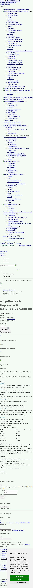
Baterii (9, 225)
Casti (9, 131)
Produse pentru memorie (15, 40)
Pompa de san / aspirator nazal (17, 217)
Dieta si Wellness (19, 101)
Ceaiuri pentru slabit (13, 92)
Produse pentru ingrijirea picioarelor (18, 148)
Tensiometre (11, 216)
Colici (9, 193)
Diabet (9, 26)
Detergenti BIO (12, 111)
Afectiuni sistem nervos (14, 62)
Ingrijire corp (11, 152)
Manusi (9, 128)
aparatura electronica (14, 227)
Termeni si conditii (6, 559)
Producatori (10, 243)
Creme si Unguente (13, 69)
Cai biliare (10, 79)
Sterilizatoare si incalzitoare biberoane (19, 223)
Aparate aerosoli (12, 219)
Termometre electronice (15, 221)
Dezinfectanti (16, 122)
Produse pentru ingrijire (14, 180)
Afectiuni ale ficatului (13, 23)
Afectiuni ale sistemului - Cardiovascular (19, 51)
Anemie (9, 19)
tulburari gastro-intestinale (15, 73)
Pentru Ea (10, 208)
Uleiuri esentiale (12, 84)
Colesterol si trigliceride (14, 25)
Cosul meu (4, 571)
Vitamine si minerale (22, 10)
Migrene (10, 34)
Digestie (10, 77)
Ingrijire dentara (12, 146)
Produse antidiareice (13, 54)
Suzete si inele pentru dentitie (16, 184)
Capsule (10, 94)
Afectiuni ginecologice (14, 68)
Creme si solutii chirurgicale (15, 232)
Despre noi (6, 258)
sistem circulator (12, 75)
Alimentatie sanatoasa (14, 109)
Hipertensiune (11, 21)
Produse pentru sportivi (25, 98)
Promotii (11, 240)
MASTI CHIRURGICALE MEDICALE (17, 129)
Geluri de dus (11, 157)
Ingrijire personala (20, 137)
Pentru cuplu (11, 210)
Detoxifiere (10, 103)
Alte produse (11, 53)
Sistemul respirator (13, 83)
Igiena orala (11, 113)
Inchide (2, 497)
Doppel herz (11, 319)
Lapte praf (10, 201)
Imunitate (10, 47)
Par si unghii (11, 58)
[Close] (1, 528)
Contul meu (5, 569)
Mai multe (27, 544)
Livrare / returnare (7, 565)
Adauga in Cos (4, 329)
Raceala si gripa (12, 13)
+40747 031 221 (7, 1)
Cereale (10, 187)
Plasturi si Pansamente (14, 124)
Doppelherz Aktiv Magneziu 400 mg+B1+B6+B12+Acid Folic (15, 523)
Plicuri (9, 96)
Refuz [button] (19, 579)
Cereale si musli (12, 114)
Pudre (9, 178)
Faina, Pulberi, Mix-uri (13, 116)
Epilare (9, 159)
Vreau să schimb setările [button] (19, 582)
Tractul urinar (11, 66)
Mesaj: (2, 494)
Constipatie (11, 56)
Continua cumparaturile (6, 530)
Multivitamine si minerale (15, 195)
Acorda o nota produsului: (8, 487)
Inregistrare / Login (7, 567)
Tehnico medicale (20, 126)
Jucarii (9, 197)
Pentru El (10, 206)
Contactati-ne (5, 553)
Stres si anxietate (12, 15)
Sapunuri (10, 143)
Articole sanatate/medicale (15, 154)
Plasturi (9, 234)
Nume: (2, 491)
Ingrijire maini (11, 169)
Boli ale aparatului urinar (14, 41)
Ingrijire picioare (12, 171)
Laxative (10, 49)
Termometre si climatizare (15, 238)
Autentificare (8, 276)
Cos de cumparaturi (18, 530)
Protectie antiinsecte (13, 199)
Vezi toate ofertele (25, 246)
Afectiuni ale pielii (12, 81)
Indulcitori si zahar (12, 118)
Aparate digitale (12, 229)
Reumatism (11, 36)
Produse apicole (12, 105)
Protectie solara (19, 99)
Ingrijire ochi (11, 165)
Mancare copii (11, 186)
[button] (18, 271)
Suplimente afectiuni (23, 11)
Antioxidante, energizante (15, 64)
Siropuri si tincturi (20, 88)
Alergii (9, 17)
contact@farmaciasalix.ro (10, 2)
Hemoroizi (10, 28)
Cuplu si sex (14, 204)
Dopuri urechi (11, 133)
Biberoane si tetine (13, 182)
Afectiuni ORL (11, 71)
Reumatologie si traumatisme (16, 86)
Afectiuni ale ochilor (13, 38)
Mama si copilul (18, 174)
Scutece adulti (11, 144)
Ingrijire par (11, 172)
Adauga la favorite (6, 332)
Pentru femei (11, 141)
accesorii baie (11, 150)
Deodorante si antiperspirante (16, 156)
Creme (9, 176)
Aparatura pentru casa (10, 236)
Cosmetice (14, 161)
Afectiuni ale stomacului (14, 30)
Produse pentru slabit (23, 90)
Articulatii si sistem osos (14, 60)
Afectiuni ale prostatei (14, 45)
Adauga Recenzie (4, 506)
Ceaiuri (10, 120)
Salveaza (3, 496)
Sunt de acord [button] (19, 576)
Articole (2, 243)
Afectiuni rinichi (12, 43)
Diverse (9, 189)
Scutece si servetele (13, 191)
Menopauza (11, 32)
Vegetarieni (11, 107)
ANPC (3, 555)
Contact (18, 243)
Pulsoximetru (11, 231)
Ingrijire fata (11, 163)
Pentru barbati (12, 139)
